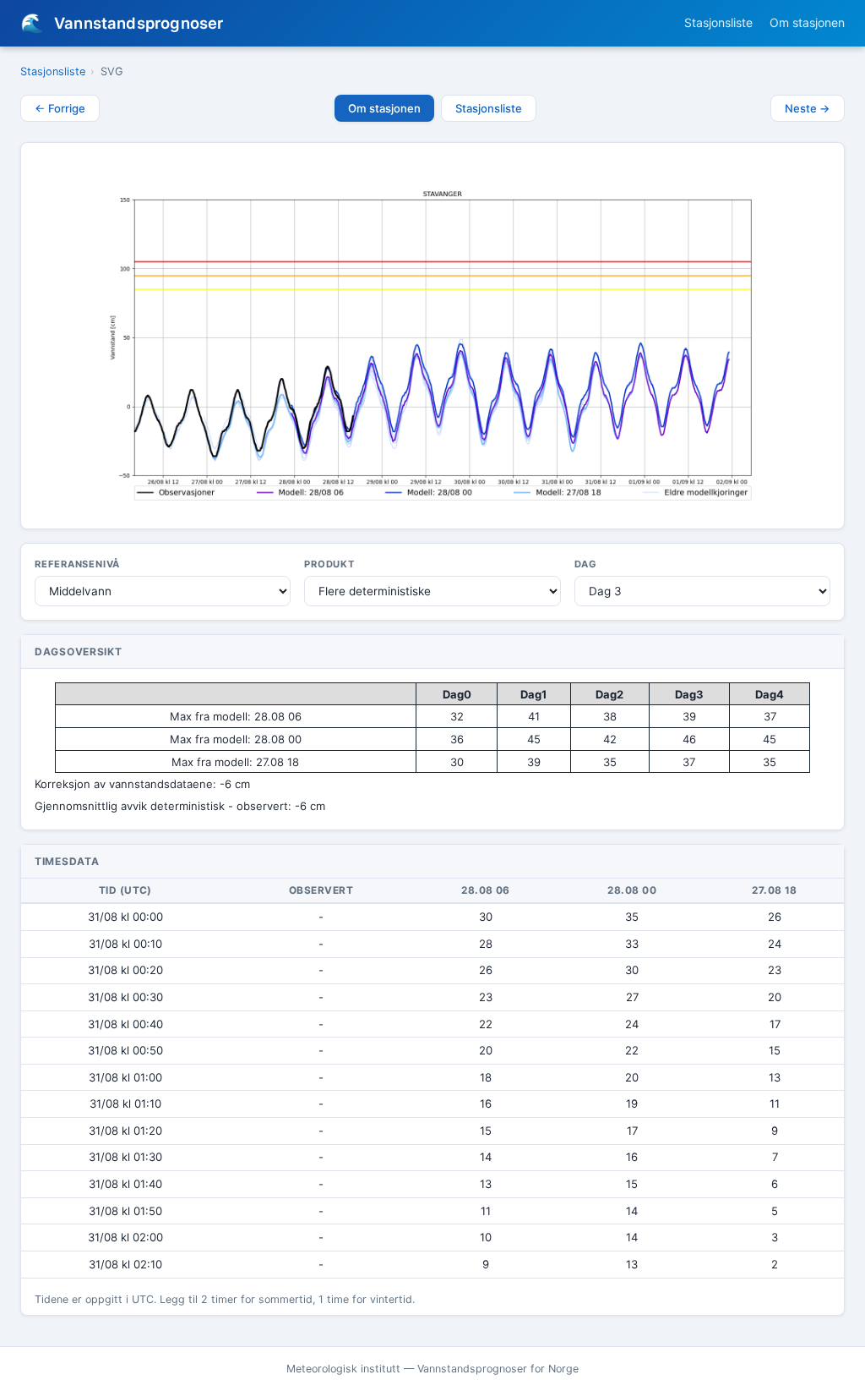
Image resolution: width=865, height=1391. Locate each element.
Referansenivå (77, 564)
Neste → (807, 108)
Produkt (329, 564)
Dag (585, 564)
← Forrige (60, 108)
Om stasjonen (807, 22)
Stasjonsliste (718, 22)
